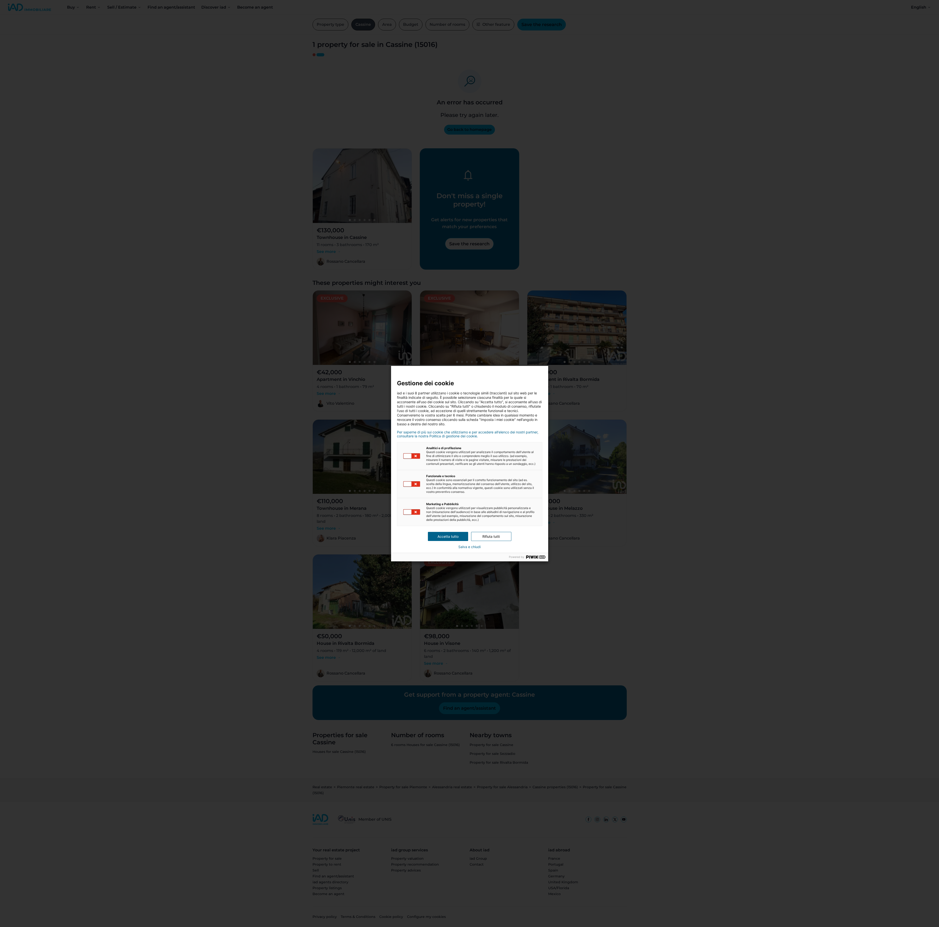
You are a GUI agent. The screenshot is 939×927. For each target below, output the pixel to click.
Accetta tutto (448, 536)
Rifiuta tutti (491, 536)
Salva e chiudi (469, 547)
